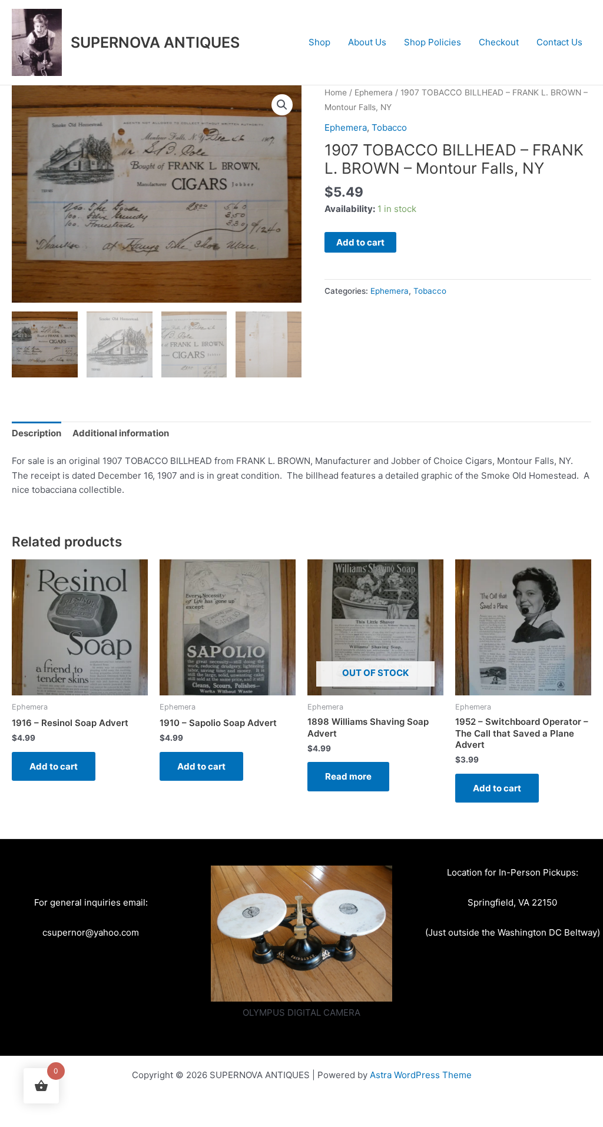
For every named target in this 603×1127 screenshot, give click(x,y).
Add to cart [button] (53, 766)
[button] (282, 104)
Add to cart (360, 242)
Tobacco (389, 127)
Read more (348, 776)
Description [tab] (36, 433)
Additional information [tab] (120, 433)
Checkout (499, 42)
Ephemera (373, 92)
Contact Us (559, 42)
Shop (319, 42)
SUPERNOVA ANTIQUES (155, 42)
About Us (367, 42)
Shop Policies (432, 42)
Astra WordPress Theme (421, 1074)
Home (335, 92)
